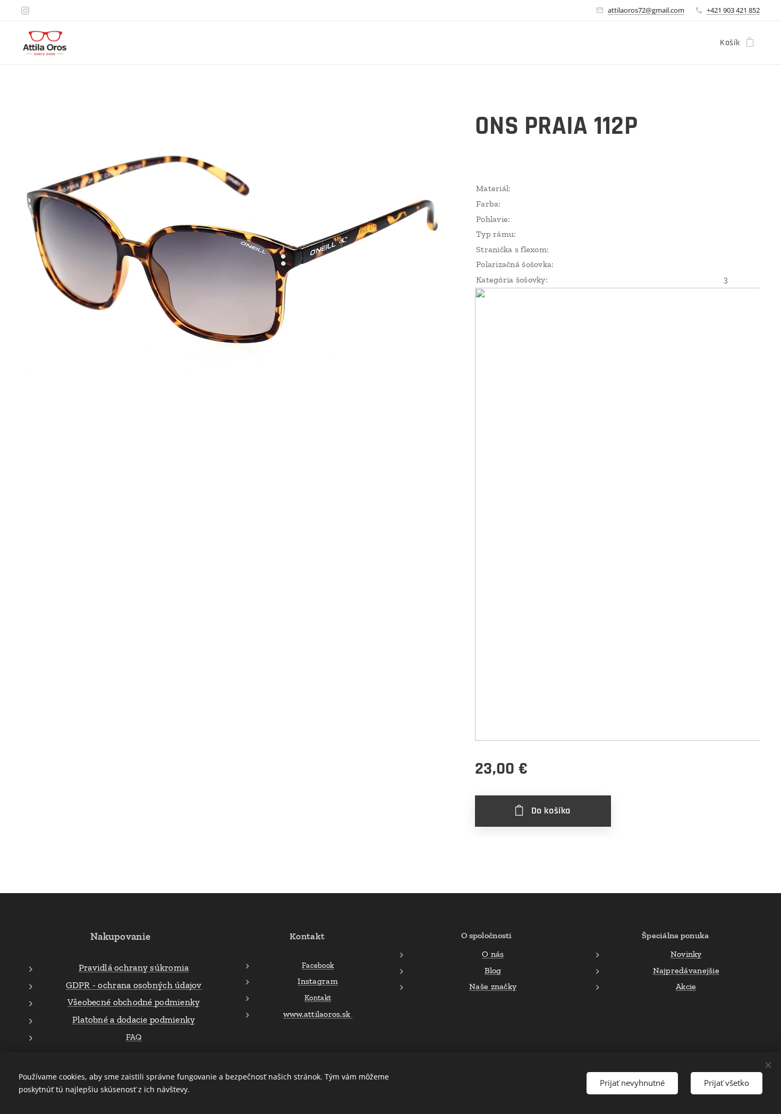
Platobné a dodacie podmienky (134, 1019)
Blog (493, 970)
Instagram (317, 981)
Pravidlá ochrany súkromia (134, 967)
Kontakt (317, 997)
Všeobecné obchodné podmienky (133, 1002)
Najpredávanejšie (686, 970)
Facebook (318, 965)
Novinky (686, 954)
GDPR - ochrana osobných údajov (134, 985)
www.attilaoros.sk (318, 1014)
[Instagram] (25, 11)
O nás (493, 954)
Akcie (686, 986)
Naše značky (492, 986)
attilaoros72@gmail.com (646, 10)
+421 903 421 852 (733, 10)
